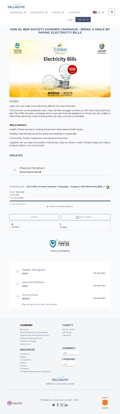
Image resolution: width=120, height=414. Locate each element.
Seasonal (66, 335)
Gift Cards (66, 332)
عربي (65, 364)
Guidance (24, 368)
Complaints (25, 360)
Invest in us (25, 344)
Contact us (25, 354)
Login (70, 19)
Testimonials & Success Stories (34, 335)
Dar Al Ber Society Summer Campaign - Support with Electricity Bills (64, 186)
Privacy (23, 365)
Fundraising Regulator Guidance (35, 371)
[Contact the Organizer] (40, 172)
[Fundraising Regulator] (14, 403)
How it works (68, 329)
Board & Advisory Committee (34, 332)
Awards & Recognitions (31, 338)
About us (24, 329)
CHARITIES (74, 12)
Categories (37, 12)
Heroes (57, 12)
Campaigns (16, 12)
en (99, 12)
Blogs (22, 357)
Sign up (82, 19)
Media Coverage (28, 341)
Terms (23, 362)
